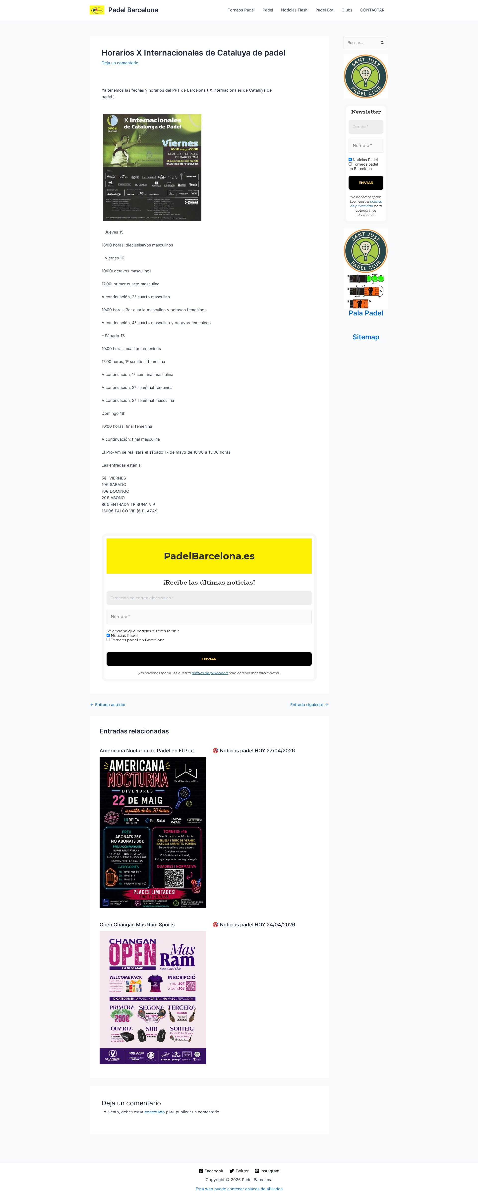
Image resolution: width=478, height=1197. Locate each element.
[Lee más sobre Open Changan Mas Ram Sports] (153, 997)
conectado (155, 1111)
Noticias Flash (294, 9)
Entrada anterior (108, 705)
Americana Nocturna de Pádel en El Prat (147, 751)
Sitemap (366, 337)
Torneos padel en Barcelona (137, 640)
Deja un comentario (120, 62)
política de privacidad (210, 673)
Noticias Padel (124, 635)
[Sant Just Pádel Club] (366, 76)
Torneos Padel (241, 9)
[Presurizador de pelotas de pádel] (366, 290)
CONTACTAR (372, 9)
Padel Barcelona (133, 10)
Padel (268, 9)
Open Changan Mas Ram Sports (137, 925)
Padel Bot (324, 9)
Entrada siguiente (309, 705)
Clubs (347, 9)
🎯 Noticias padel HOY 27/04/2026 (253, 751)
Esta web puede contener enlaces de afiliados (239, 1188)
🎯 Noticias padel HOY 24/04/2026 (253, 925)
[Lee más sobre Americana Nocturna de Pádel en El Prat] (153, 832)
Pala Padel (366, 313)
